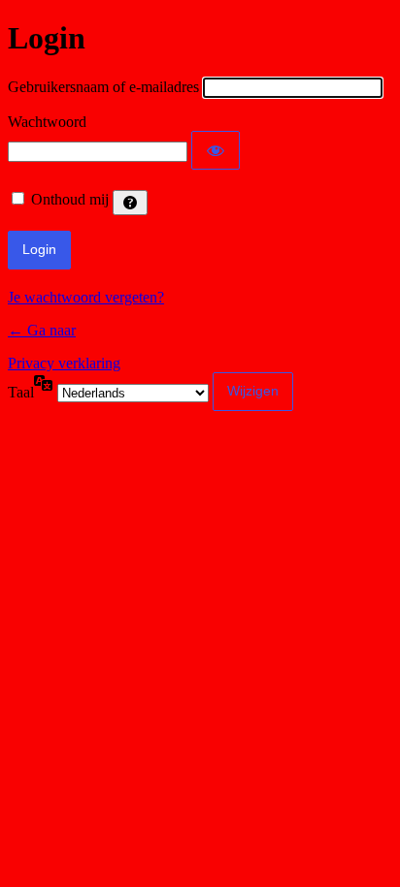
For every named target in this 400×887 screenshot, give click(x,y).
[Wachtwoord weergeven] (215, 150)
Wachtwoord (47, 121)
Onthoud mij (70, 199)
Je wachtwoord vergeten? (86, 297)
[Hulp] (130, 202)
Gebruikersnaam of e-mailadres (103, 87)
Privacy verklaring (64, 363)
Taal (21, 392)
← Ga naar (42, 330)
